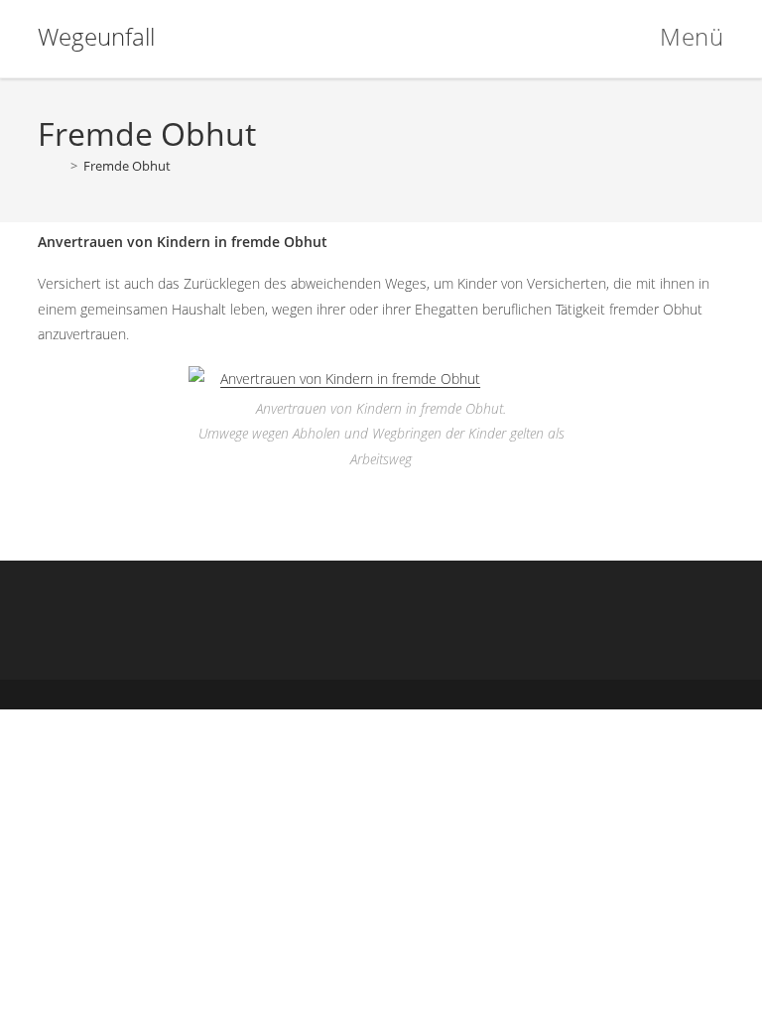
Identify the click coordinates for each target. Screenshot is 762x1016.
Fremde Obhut (127, 166)
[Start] (51, 166)
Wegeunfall (96, 36)
